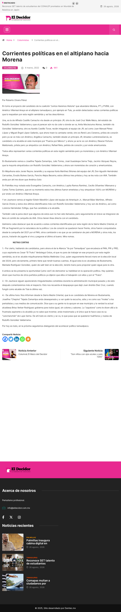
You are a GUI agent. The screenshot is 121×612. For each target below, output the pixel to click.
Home (9, 40)
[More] (28, 339)
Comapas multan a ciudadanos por (38, 582)
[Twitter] (10, 339)
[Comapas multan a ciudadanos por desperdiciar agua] (12, 582)
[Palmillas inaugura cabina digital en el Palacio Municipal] (12, 542)
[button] (73, 3)
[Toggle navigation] (7, 29)
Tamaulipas (31, 558)
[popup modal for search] (114, 29)
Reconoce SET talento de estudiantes (40, 562)
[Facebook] (5, 339)
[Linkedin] (16, 339)
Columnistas (23, 40)
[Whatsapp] (22, 339)
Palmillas (31, 537)
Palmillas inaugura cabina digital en (38, 542)
